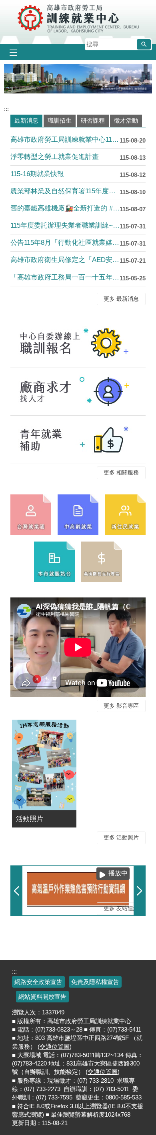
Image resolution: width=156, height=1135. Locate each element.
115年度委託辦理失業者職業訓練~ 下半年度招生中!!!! (65, 225)
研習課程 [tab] (93, 120)
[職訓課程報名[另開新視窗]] (78, 343)
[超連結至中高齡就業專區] (78, 514)
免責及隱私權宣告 (95, 981)
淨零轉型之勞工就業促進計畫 (54, 157)
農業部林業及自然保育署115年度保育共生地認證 (65, 191)
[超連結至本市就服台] (54, 562)
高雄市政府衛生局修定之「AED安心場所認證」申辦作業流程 (65, 260)
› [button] (140, 890)
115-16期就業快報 (37, 174)
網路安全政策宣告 (38, 981)
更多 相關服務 (121, 473)
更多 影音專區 (121, 706)
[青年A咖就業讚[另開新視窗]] (78, 440)
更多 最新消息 (121, 299)
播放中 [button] (118, 873)
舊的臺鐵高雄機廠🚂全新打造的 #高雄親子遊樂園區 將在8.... (65, 208)
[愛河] (78, 78)
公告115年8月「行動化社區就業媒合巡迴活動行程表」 (65, 242)
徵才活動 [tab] (126, 120)
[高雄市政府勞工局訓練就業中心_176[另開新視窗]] (125, 514)
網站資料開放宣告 (42, 996)
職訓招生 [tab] (60, 120)
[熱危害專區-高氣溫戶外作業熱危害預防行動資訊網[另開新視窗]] (78, 889)
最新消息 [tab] (26, 120)
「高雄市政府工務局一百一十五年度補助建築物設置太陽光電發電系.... (65, 277)
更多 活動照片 (121, 838)
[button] (144, 44)
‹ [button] (16, 890)
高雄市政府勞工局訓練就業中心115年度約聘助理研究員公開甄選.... (65, 139)
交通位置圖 (55, 1046)
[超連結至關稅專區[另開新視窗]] (101, 562)
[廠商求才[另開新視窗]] (78, 391)
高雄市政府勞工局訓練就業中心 (78, 18)
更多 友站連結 (121, 908)
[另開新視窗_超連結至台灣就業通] (30, 514)
